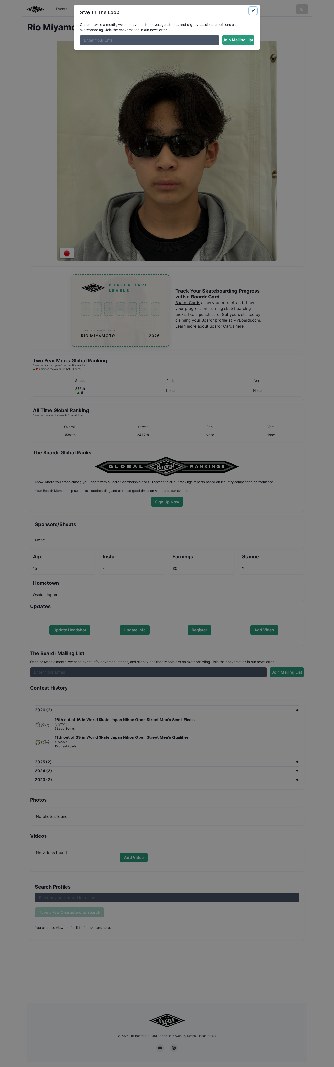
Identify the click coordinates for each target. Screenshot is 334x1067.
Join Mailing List (238, 39)
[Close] (253, 11)
